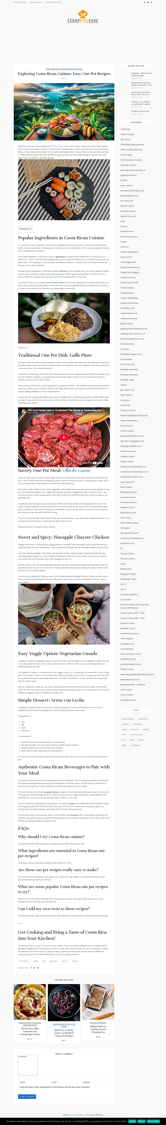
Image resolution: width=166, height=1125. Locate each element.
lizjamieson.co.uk (128, 451)
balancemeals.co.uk (129, 195)
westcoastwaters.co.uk (130, 664)
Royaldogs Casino (128, 579)
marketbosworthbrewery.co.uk (134, 471)
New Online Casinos (129, 522)
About (67, 1114)
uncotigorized (126, 648)
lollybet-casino (127, 461)
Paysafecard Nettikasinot (131, 538)
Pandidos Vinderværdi (140, 111)
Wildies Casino (127, 669)
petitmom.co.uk (127, 543)
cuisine (35, 961)
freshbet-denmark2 (129, 374)
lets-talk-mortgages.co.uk (132, 441)
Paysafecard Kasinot (129, 533)
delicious (134, 729)
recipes (74, 961)
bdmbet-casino (127, 206)
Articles (93, 1023)
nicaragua (125, 528)
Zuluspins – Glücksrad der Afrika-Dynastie (141, 74)
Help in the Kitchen (129, 420)
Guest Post (125, 405)
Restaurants (36, 2)
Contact (78, 1114)
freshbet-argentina (129, 369)
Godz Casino (126, 395)
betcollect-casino (128, 211)
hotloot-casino (127, 431)
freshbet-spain (127, 379)
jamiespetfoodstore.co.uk (132, 436)
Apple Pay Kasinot (128, 175)
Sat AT (123, 584)
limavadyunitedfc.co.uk (130, 446)
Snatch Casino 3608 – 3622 (132, 618)
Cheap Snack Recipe (30, 1025)
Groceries (124, 400)
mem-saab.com (127, 482)
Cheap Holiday (127, 287)
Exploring (53, 961)
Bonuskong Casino (129, 236)
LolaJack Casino (127, 456)
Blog (122, 221)
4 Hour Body (126, 155)
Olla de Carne (76, 470)
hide (29, 229)
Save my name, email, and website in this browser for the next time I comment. (55, 1087)
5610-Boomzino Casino (131, 160)
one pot (65, 961)
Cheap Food (143, 719)
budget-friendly (128, 719)
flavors (146, 729)
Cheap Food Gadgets (129, 272)
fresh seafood (58, 282)
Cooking (125, 724)
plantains (64, 271)
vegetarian (135, 745)
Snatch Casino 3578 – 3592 (132, 613)
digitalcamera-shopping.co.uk (133, 328)
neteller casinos (127, 507)
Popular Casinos (127, 558)
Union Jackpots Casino (130, 654)
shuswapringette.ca (129, 594)
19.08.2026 (125, 129)
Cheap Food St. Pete (129, 282)
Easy (43, 961)
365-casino (125, 139)
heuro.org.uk (126, 425)
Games (123, 384)
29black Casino (127, 134)
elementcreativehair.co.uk (132, 338)
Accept (132, 1121)
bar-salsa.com (126, 200)
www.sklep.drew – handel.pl (132, 684)
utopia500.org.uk (128, 659)
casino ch (124, 246)
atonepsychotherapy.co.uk (132, 190)
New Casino (125, 517)
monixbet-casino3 (128, 502)
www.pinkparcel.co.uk (130, 679)
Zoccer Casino (126, 694)
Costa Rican (24, 961)
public (123, 563)
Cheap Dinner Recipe (53, 69)
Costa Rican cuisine (61, 146)
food (124, 735)
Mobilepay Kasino (128, 492)
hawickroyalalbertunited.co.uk (134, 415)
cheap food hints (53, 2)
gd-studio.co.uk (127, 390)
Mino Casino (126, 487)
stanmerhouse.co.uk (129, 633)
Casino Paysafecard (129, 252)
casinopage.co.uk (128, 262)
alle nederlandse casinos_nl (132, 170)
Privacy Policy (94, 1114)
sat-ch (123, 589)
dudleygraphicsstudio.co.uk (132, 333)
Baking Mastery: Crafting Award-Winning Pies (98, 1029)
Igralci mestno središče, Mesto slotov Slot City (140, 93)
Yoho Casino (126, 689)
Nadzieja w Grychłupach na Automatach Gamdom (141, 103)
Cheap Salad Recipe (129, 298)
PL (121, 548)
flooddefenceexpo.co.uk (131, 354)
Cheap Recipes (20, 2)
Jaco (123, 740)
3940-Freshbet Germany (131, 149)
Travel (124, 745)
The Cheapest (126, 638)
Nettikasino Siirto (128, 512)
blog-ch (123, 226)
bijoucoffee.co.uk (128, 216)
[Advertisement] (83, 44)
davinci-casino (126, 323)
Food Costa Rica (76, 69)
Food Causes (126, 359)
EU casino (124, 349)
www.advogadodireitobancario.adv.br (137, 674)
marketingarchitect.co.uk (131, 476)
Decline (141, 1121)
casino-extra (126, 257)
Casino (123, 241)
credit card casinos (128, 318)
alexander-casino (128, 165)
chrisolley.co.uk (127, 308)
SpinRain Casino (127, 628)
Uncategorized (127, 643)
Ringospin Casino (128, 574)
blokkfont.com (127, 231)
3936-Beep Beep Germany (132, 144)
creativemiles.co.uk (128, 313)
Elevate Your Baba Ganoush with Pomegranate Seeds (30, 1031)
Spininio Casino (127, 623)
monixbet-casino (128, 497)
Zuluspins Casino (128, 700)
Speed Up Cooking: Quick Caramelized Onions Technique (64, 1033)
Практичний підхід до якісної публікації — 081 (141, 84)
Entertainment (127, 344)
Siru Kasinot (125, 599)
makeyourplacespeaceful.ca (132, 466)
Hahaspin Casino (128, 410)
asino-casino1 (126, 185)
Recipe (132, 740)
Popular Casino (127, 553)
